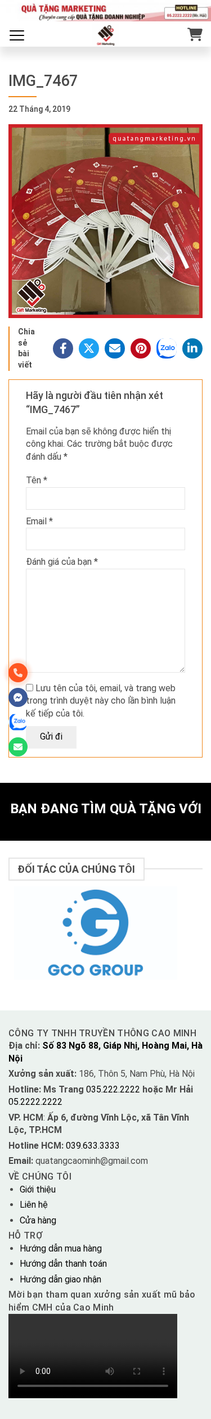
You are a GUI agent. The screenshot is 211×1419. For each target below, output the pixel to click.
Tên (36, 480)
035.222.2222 (114, 1089)
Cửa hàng (38, 1220)
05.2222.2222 (35, 1101)
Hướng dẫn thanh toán (63, 1263)
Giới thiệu (38, 1189)
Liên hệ (34, 1204)
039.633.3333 (93, 1145)
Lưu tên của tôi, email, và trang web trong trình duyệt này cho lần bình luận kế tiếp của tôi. (101, 701)
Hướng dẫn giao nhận (60, 1279)
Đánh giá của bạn (62, 561)
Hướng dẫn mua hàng (61, 1248)
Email (39, 521)
